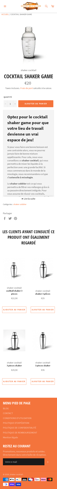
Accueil (5, 14)
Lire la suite (29, 198)
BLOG (6, 408)
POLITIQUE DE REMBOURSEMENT (20, 432)
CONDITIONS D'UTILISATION (17, 418)
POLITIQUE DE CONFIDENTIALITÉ (19, 427)
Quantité (8, 97)
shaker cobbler (19, 204)
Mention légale (10, 437)
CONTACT (8, 413)
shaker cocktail (16, 474)
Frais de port (26, 88)
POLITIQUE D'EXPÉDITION (16, 422)
